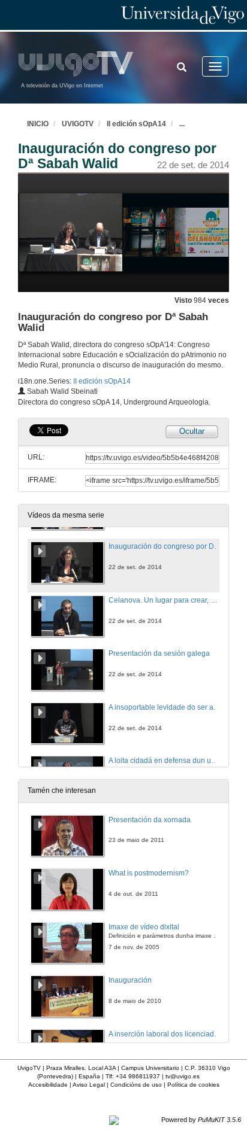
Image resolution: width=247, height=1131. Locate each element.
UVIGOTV (78, 124)
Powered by (201, 1119)
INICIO (38, 124)
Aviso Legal (89, 1084)
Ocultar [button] (191, 431)
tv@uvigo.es (182, 1076)
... (182, 124)
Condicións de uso (136, 1084)
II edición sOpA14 (136, 124)
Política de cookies (193, 1084)
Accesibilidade (48, 1084)
